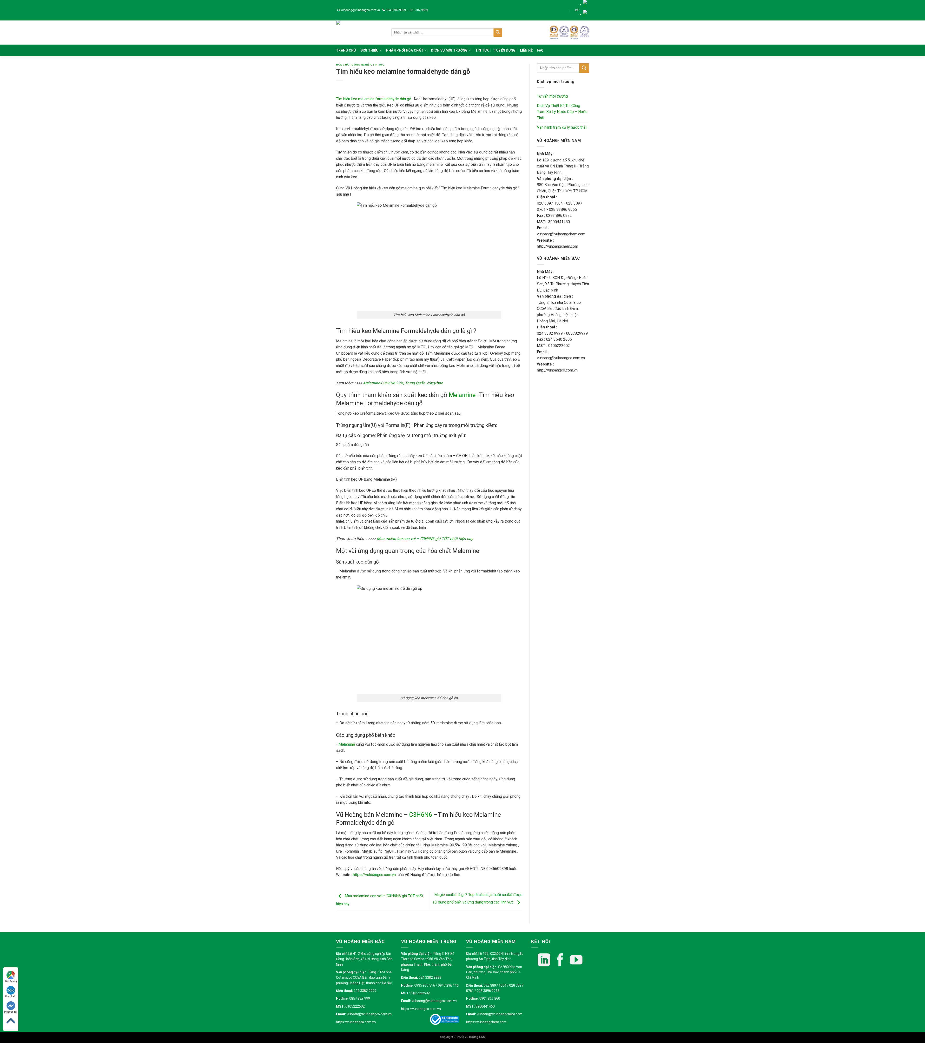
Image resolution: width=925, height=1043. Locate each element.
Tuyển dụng (505, 50)
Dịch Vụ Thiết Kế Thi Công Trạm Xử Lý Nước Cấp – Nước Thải (562, 111)
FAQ (540, 50)
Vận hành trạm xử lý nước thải (562, 127)
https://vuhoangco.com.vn (356, 1022)
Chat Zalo (10, 996)
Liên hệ (526, 50)
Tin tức (482, 50)
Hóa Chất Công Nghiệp (353, 64)
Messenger (10, 1011)
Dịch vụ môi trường (449, 50)
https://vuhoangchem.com (486, 1022)
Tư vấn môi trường (552, 96)
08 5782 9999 (419, 10)
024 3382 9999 (395, 10)
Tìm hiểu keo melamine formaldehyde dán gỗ (373, 99)
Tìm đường (11, 981)
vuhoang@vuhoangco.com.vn (360, 10)
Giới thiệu (369, 50)
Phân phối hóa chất (404, 50)
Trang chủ (346, 50)
